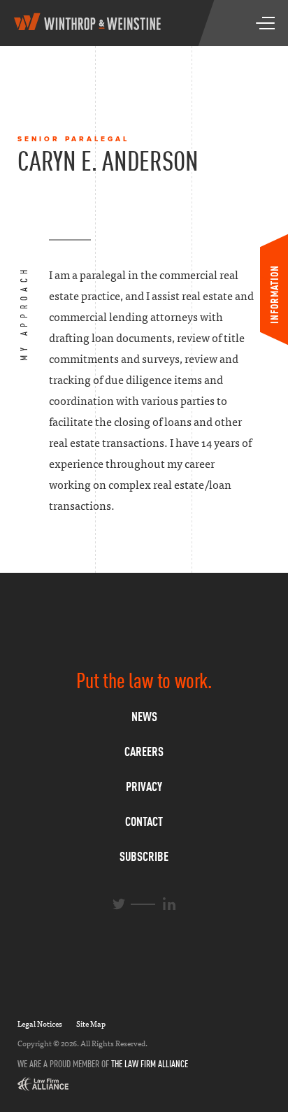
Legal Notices (39, 1024)
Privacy (144, 786)
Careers (144, 751)
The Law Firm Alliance (149, 1063)
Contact (144, 821)
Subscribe (144, 856)
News (144, 716)
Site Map (91, 1024)
